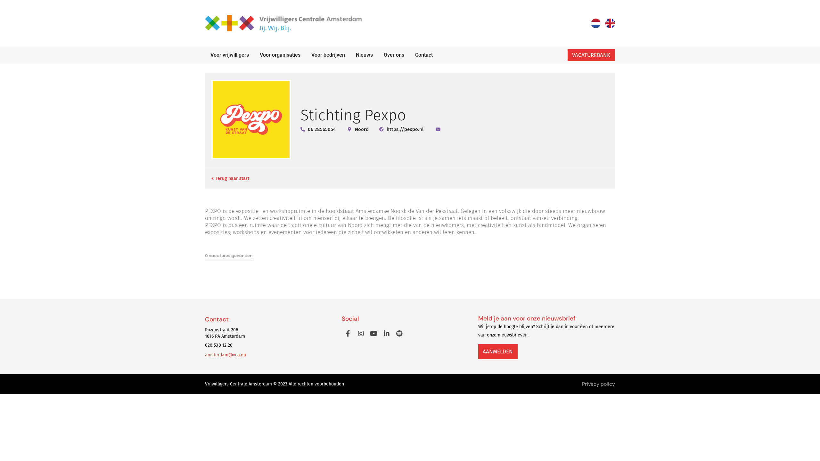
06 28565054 (322, 129)
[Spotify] (399, 333)
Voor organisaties (280, 55)
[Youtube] (373, 333)
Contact (424, 55)
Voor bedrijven (328, 55)
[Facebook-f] (348, 333)
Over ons (394, 55)
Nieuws (364, 55)
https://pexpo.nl (405, 129)
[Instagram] (361, 333)
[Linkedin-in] (386, 333)
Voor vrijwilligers (229, 55)
